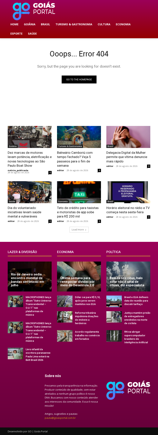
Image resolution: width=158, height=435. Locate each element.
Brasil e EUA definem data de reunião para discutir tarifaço (136, 301)
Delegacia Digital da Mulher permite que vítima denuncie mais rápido (126, 157)
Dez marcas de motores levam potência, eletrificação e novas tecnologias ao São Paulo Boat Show (30, 159)
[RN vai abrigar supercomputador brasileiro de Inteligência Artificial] (114, 336)
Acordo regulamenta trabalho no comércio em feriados (87, 335)
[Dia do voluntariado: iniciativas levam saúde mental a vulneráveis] (30, 192)
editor (60, 170)
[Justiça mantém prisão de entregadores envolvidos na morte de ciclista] (114, 317)
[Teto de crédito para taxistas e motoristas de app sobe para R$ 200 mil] (79, 192)
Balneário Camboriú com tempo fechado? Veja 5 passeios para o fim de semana (75, 159)
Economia (63, 201)
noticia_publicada (18, 170)
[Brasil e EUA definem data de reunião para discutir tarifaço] (114, 301)
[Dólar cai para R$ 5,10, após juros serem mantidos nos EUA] (64, 301)
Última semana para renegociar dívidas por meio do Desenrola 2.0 (77, 281)
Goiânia (13, 146)
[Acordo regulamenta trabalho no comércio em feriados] (64, 336)
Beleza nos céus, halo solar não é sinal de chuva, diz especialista (127, 281)
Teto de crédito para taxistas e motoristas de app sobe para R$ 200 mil (78, 212)
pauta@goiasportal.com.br (60, 418)
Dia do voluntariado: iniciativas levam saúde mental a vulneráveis (24, 212)
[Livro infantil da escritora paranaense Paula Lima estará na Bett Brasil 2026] (15, 353)
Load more (78, 229)
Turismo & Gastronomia (70, 146)
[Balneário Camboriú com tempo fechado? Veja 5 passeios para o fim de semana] (79, 137)
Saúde (12, 201)
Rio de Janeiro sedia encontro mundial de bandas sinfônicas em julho (27, 279)
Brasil (110, 146)
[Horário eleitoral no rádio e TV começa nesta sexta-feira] (128, 192)
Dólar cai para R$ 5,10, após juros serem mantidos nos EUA (87, 301)
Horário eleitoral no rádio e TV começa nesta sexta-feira (128, 210)
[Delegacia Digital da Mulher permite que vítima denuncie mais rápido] (128, 137)
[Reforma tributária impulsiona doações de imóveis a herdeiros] (64, 317)
